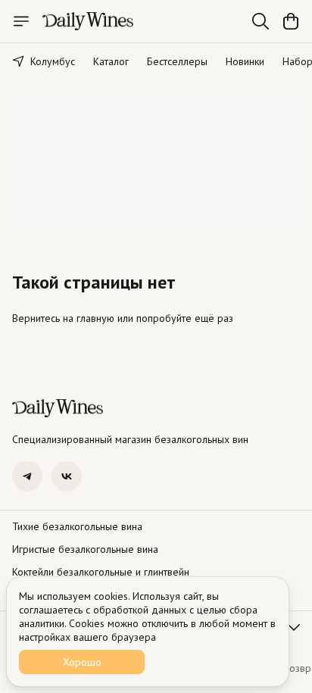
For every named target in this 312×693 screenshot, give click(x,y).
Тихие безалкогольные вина (77, 526)
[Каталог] (21, 21)
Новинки (245, 61)
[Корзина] (291, 21)
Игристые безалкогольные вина (85, 549)
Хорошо (82, 662)
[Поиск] (260, 21)
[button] (27, 476)
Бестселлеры (177, 61)
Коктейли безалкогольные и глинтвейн (100, 572)
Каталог (111, 61)
